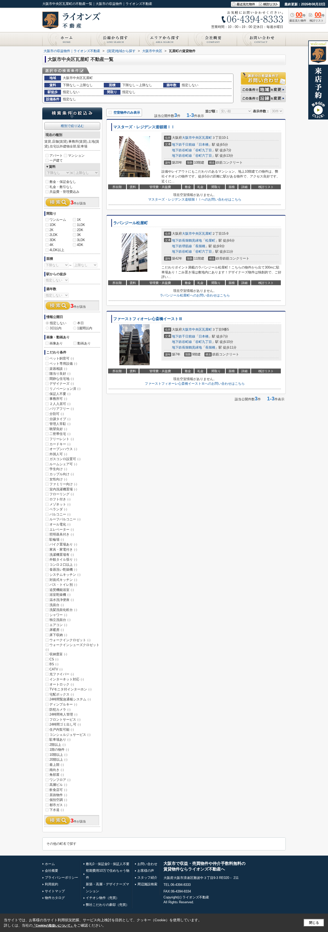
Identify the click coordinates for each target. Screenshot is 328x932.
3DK (52, 240)
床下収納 (58, 635)
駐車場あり (59, 739)
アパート (56, 155)
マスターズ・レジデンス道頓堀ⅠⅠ (144, 127)
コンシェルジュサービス (69, 735)
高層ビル (58, 785)
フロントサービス (64, 719)
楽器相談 (58, 369)
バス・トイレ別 (63, 585)
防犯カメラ (59, 709)
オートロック (61, 684)
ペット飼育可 (61, 358)
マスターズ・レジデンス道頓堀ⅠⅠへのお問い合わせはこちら (194, 199)
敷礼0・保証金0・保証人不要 (107, 864)
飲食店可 (58, 790)
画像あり (56, 343)
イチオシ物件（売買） (102, 898)
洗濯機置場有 (61, 555)
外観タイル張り (63, 559)
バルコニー (59, 514)
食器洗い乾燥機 (63, 569)
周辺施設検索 (147, 884)
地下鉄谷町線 (182, 150)
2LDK (53, 235)
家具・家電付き (63, 549)
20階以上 (58, 759)
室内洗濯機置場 (63, 489)
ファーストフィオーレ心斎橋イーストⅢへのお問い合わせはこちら (195, 383)
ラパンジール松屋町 (130, 223)
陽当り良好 (59, 373)
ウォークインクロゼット (69, 640)
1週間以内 (84, 328)
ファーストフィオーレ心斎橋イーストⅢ (147, 319)
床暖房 (56, 630)
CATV (56, 669)
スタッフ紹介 (147, 877)
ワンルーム (57, 220)
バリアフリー (61, 409)
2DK (80, 230)
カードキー (59, 444)
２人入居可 (59, 404)
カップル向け (61, 474)
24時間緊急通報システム (70, 699)
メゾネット (59, 504)
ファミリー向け (63, 484)
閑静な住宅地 (61, 379)
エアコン (58, 625)
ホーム (50, 864)
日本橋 (204, 144)
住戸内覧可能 (61, 729)
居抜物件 (58, 795)
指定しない (58, 323)
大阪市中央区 (192, 138)
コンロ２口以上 (63, 565)
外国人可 (58, 454)
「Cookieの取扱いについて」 (53, 925)
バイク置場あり (63, 544)
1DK (52, 225)
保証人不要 (59, 394)
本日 (80, 323)
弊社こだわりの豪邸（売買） (107, 905)
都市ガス (58, 805)
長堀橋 (200, 246)
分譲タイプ (59, 419)
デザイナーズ (61, 383)
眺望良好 (58, 429)
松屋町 (210, 240)
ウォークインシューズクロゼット (72, 647)
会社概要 (51, 870)
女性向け (58, 479)
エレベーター (61, 529)
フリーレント (61, 439)
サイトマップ (55, 891)
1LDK (81, 225)
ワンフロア (59, 780)
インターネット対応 (66, 679)
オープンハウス (63, 449)
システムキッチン (64, 575)
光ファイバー (61, 674)
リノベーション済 (64, 389)
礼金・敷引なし (61, 187)
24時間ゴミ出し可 (65, 724)
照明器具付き (61, 534)
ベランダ (58, 509)
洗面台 (56, 605)
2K (51, 230)
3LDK (81, 240)
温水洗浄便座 (61, 600)
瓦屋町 (207, 138)
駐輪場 (56, 539)
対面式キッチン (63, 580)
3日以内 (55, 328)
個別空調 (58, 800)
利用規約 (51, 884)
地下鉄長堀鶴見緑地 (187, 240)
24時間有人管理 (63, 714)
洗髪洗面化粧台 (63, 610)
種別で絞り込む (72, 126)
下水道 (56, 810)
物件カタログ (55, 898)
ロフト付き (59, 499)
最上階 (56, 765)
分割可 (56, 414)
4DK (80, 245)
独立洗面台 (59, 620)
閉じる (314, 923)
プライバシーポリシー (61, 877)
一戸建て (56, 160)
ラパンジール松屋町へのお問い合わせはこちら (195, 295)
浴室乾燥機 (59, 595)
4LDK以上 (56, 250)
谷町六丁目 (203, 155)
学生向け (58, 469)
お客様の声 (145, 870)
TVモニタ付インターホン (70, 689)
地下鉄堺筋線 (182, 246)
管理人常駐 (59, 424)
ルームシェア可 (63, 464)
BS (53, 664)
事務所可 (58, 399)
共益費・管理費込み (64, 192)
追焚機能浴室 (61, 590)
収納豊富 (58, 654)
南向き (56, 770)
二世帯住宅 (59, 434)
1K (79, 220)
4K (51, 245)
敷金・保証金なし (62, 182)
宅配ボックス (61, 694)
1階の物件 (59, 749)
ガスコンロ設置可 (64, 459)
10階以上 (58, 755)
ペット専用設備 (63, 363)
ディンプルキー (63, 704)
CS (53, 659)
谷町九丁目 (203, 150)
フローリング (61, 494)
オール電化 (59, 524)
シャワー (58, 615)
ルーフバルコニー (64, 519)
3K (79, 235)
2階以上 (57, 745)
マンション (76, 155)
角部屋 (56, 775)
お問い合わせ (147, 864)
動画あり (84, 343)
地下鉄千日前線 (183, 144)
